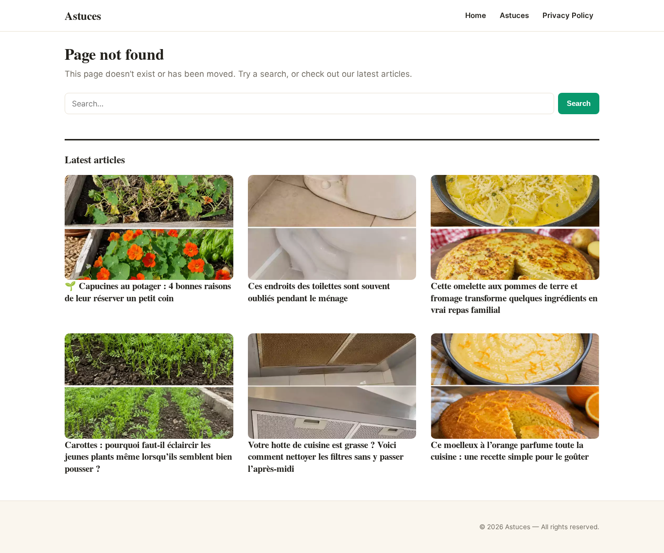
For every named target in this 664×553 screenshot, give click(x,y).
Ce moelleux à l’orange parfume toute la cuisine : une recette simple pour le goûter (510, 450)
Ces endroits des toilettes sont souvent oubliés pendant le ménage (319, 291)
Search (579, 103)
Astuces (514, 15)
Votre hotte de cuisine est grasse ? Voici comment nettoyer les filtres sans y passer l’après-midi (325, 456)
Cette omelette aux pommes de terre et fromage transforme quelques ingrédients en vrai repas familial (514, 297)
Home (475, 15)
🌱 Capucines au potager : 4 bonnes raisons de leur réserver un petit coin (148, 291)
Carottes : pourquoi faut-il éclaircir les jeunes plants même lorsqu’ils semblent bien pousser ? (148, 456)
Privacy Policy (568, 15)
